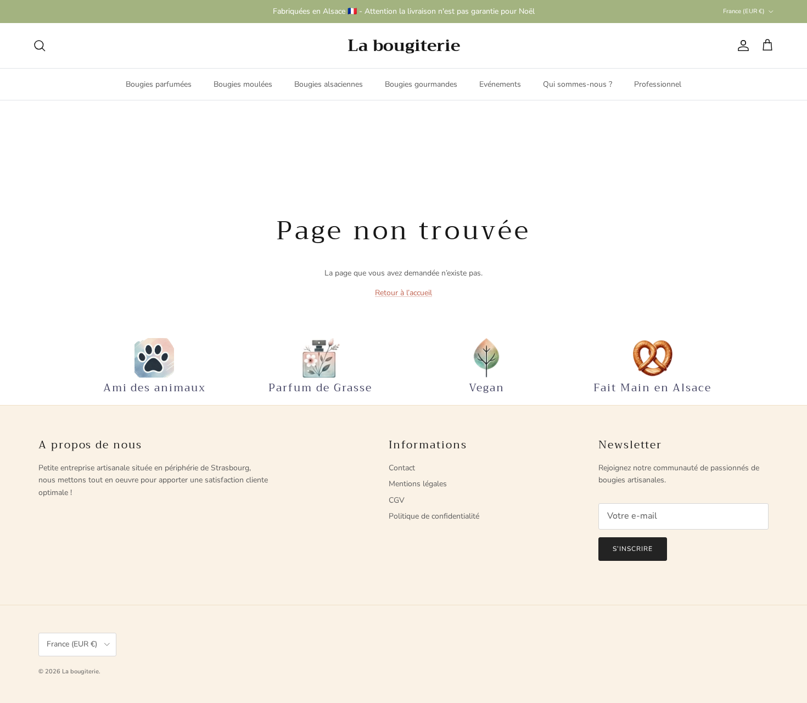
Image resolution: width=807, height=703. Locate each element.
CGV (397, 500)
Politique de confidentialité (434, 516)
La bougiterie (80, 671)
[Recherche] (39, 45)
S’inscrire (633, 548)
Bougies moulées (243, 84)
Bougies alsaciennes (328, 84)
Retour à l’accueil (403, 293)
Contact (402, 468)
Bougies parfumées (159, 84)
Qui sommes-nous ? (577, 84)
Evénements (500, 84)
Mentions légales (418, 484)
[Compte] (741, 45)
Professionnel (657, 84)
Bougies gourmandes (421, 84)
